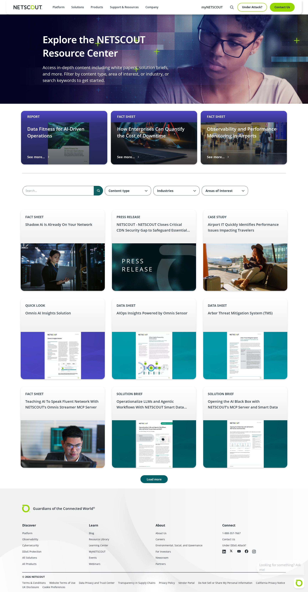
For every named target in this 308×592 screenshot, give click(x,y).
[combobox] (128, 190)
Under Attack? (252, 7)
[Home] (28, 7)
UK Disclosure (30, 587)
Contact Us (282, 7)
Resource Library (99, 539)
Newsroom (162, 557)
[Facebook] (246, 552)
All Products (29, 564)
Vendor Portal (186, 583)
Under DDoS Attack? (234, 545)
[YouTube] (239, 551)
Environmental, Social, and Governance (179, 545)
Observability (30, 539)
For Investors (163, 551)
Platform (59, 7)
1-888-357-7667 (231, 533)
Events (93, 557)
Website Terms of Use (62, 583)
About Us (161, 533)
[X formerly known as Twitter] (231, 551)
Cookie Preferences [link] (53, 587)
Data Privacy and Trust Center (97, 583)
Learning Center (98, 545)
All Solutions (29, 557)
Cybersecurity (30, 545)
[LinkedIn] (224, 552)
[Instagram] (254, 552)
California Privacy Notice (270, 583)
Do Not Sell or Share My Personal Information (225, 583)
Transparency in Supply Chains (136, 583)
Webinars (94, 564)
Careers (160, 539)
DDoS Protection (32, 551)
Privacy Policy (167, 583)
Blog (91, 533)
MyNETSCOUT (97, 551)
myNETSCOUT (212, 7)
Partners (161, 564)
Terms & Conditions (34, 583)
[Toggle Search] (232, 7)
